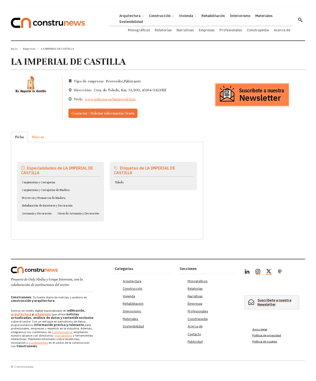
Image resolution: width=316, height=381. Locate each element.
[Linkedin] (247, 272)
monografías (63, 335)
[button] (300, 20)
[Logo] (60, 270)
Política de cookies (264, 341)
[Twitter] (268, 272)
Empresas (29, 48)
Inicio (14, 48)
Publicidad (195, 342)
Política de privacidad (266, 335)
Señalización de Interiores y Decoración (47, 205)
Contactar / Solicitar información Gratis (103, 113)
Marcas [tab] (38, 137)
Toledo (119, 182)
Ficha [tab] (19, 137)
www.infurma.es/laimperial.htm (110, 99)
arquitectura (21, 314)
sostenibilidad (38, 342)
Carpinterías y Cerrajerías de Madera (46, 190)
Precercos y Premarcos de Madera (43, 198)
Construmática (62, 332)
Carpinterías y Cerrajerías (38, 182)
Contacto (194, 334)
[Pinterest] (279, 272)
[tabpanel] (107, 185)
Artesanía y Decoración (37, 213)
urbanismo (42, 314)
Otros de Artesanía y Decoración (78, 213)
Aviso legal (259, 329)
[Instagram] (258, 272)
